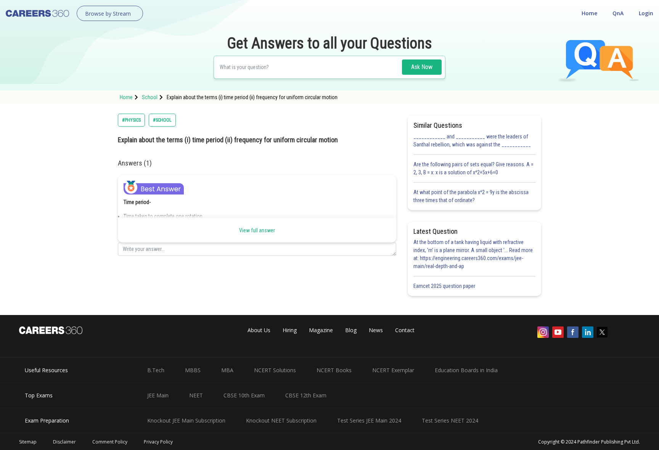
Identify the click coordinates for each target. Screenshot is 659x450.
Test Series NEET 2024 (450, 420)
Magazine (321, 330)
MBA (227, 370)
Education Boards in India (466, 370)
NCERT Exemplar (393, 370)
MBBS (193, 370)
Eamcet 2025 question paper (444, 286)
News (376, 330)
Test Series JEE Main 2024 (369, 420)
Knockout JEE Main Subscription (186, 420)
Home (589, 13)
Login (646, 13)
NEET (196, 395)
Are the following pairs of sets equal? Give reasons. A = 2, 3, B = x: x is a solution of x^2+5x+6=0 (473, 168)
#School (162, 120)
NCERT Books (334, 370)
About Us (259, 330)
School (150, 97)
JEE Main (158, 395)
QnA (618, 13)
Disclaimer (64, 442)
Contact (405, 330)
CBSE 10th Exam (244, 395)
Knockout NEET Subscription (281, 420)
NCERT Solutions (275, 370)
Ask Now (421, 67)
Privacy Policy (158, 442)
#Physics (131, 120)
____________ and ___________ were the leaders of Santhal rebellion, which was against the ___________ (472, 140)
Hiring (290, 330)
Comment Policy (109, 442)
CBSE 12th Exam (305, 395)
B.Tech (155, 370)
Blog (351, 330)
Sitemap (28, 442)
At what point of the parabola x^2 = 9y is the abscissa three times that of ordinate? (471, 196)
